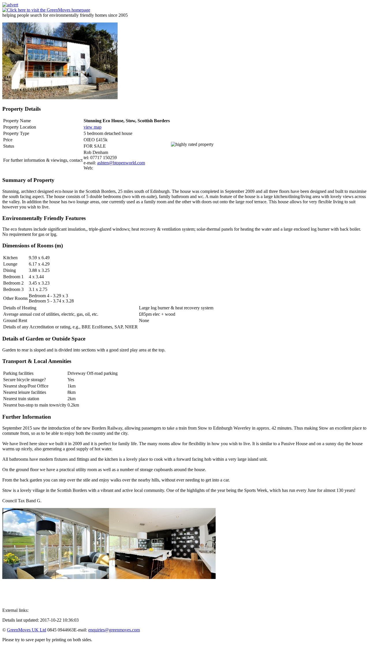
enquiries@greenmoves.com (114, 629)
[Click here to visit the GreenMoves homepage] (46, 9)
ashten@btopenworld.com (121, 162)
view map (92, 127)
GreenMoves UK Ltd (26, 629)
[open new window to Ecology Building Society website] (10, 4)
